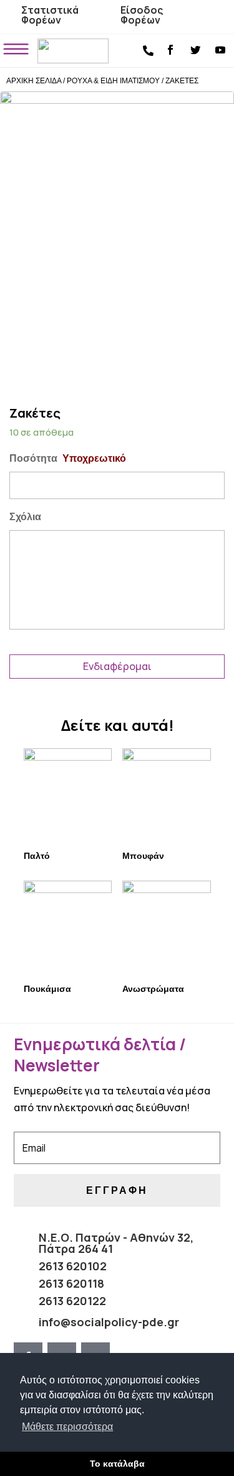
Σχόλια (25, 516)
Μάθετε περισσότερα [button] (67, 1426)
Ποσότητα (67, 458)
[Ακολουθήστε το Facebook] (170, 50)
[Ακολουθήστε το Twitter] (195, 50)
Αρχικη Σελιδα (33, 80)
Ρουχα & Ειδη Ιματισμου (113, 80)
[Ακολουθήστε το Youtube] (220, 50)
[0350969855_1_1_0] (117, 232)
